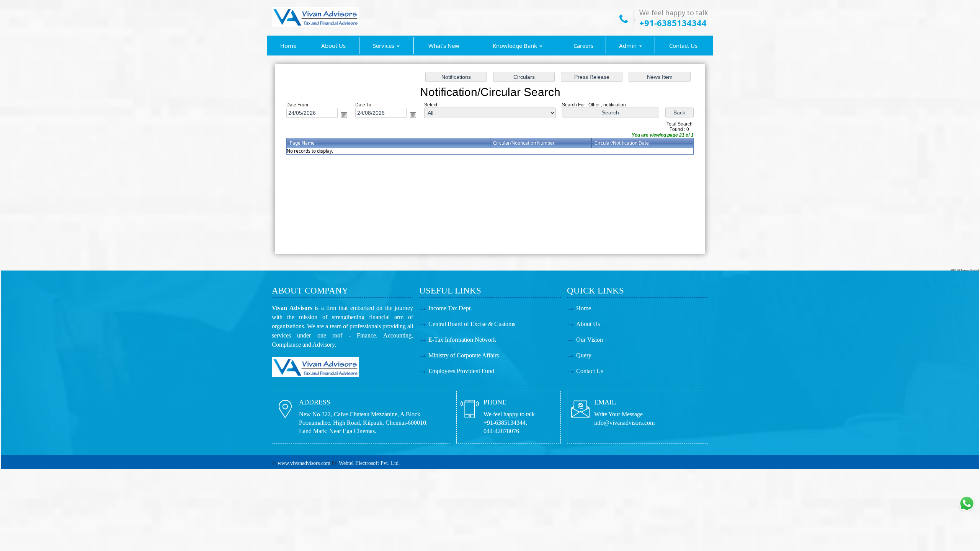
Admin (628, 45)
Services (384, 45)
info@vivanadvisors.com (624, 422)
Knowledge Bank (516, 45)
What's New (443, 45)
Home (288, 45)
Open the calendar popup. (344, 115)
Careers (583, 45)
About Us (333, 45)
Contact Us (683, 45)
